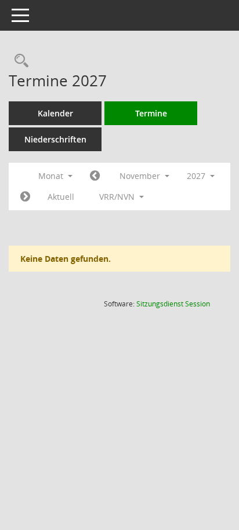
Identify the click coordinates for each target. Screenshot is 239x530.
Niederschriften (55, 139)
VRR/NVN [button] (118, 196)
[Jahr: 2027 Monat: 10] (94, 176)
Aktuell (61, 196)
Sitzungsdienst (173, 304)
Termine (151, 113)
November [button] (140, 175)
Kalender (55, 113)
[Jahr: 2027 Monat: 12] (25, 197)
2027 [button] (197, 175)
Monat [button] (52, 175)
